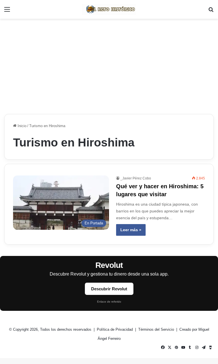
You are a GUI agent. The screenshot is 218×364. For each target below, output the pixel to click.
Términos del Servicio (156, 329)
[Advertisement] (109, 64)
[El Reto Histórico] (109, 9)
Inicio (21, 126)
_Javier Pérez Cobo (135, 178)
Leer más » (130, 230)
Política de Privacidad (115, 329)
